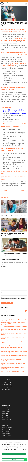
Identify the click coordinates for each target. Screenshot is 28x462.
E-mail (2, 287)
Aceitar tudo (14, 454)
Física (17, 114)
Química (23, 114)
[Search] (26, 311)
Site (1, 292)
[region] (14, 451)
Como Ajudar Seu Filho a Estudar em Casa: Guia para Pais (14, 253)
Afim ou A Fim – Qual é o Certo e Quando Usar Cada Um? (14, 371)
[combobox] (12, 311)
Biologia (12, 114)
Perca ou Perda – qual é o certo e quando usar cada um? (14, 345)
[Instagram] (13, 1)
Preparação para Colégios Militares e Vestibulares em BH (14, 215)
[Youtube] (15, 1)
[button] (26, 4)
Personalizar (14, 456)
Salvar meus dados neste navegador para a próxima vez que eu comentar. (13, 299)
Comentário (3, 266)
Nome (2, 282)
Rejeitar (14, 459)
